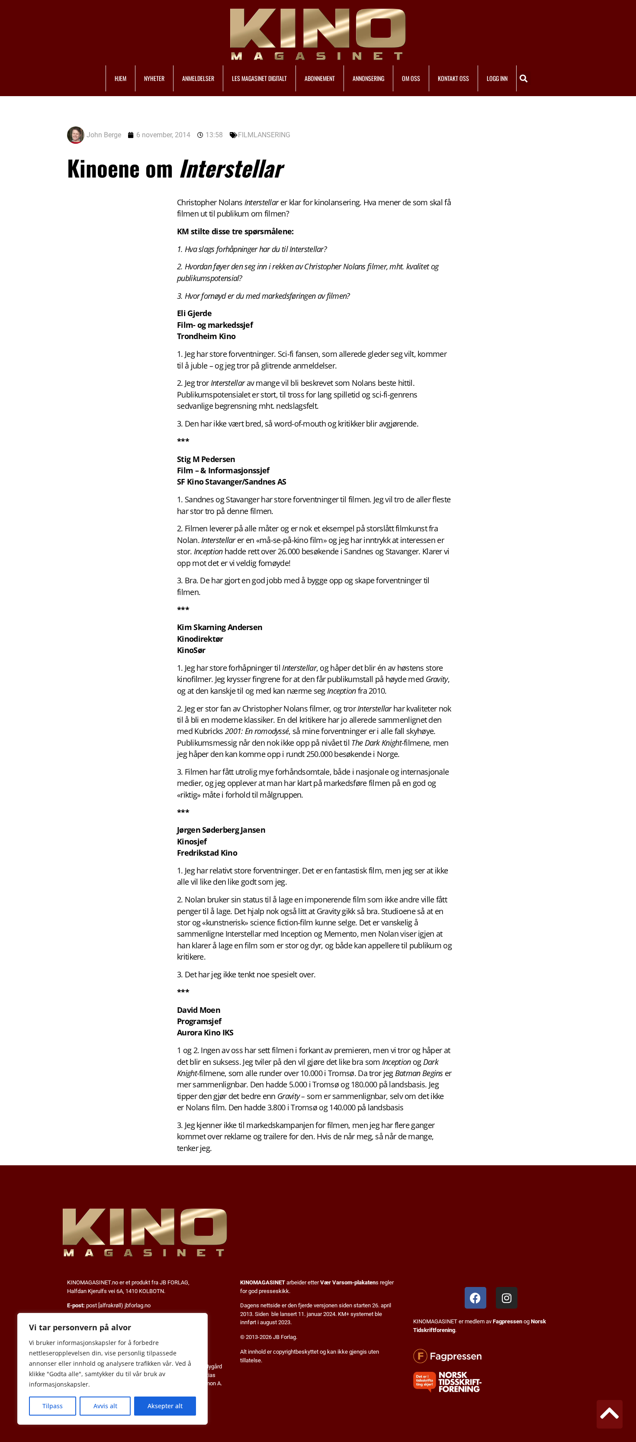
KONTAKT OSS (453, 78)
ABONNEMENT (320, 78)
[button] (524, 78)
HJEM (120, 78)
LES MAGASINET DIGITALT (259, 78)
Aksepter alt (165, 1406)
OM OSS (411, 78)
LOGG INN (497, 78)
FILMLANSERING (264, 135)
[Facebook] (475, 1298)
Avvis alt (105, 1406)
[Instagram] (506, 1298)
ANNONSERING (368, 78)
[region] (112, 1369)
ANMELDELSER (198, 78)
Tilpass (52, 1406)
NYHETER (154, 78)
